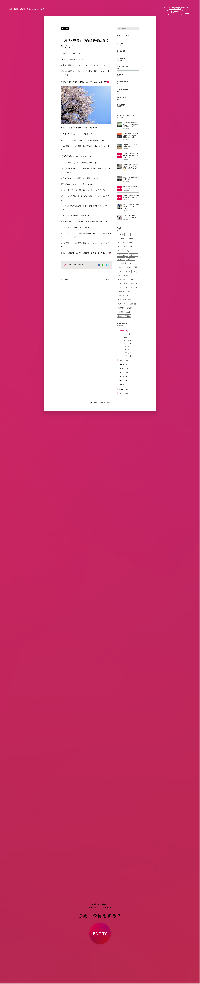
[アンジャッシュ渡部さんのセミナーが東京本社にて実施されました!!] (119, 124)
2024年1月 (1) (126, 356)
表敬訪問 (128, 312)
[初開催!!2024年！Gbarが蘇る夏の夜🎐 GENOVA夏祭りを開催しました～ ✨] (119, 166)
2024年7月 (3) (126, 343)
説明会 (120, 316)
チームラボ (122, 263)
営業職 (126, 283)
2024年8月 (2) (126, 340)
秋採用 (120, 312)
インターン (133, 255)
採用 (119, 287)
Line (103, 265)
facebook (99, 265)
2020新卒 (130, 239)
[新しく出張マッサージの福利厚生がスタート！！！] (119, 206)
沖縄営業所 (122, 300)
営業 (119, 283)
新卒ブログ (133, 287)
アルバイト (130, 251)
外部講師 (134, 283)
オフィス (121, 259)
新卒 (125, 287)
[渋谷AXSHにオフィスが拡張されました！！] (119, 146)
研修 (129, 300)
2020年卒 (121, 239)
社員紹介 (121, 308)
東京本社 (121, 295)
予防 (134, 271)
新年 (128, 291)
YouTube (121, 251)
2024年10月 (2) (127, 334)
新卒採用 (121, 291)
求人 (128, 295)
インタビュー (122, 255)
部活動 (127, 316)
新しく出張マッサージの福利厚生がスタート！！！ (131, 206)
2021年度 (121, 243)
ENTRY (175, 12)
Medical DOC (122, 247)
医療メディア (122, 279)
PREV (65, 279)
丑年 (119, 271)
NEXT (107, 279)
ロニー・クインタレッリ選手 (127, 267)
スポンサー (130, 259)
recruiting (123, 82)
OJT (131, 247)
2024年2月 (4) (126, 353)
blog (66, 28)
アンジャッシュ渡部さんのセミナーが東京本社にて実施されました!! (131, 124)
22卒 (127, 234)
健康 (119, 275)
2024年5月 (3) (126, 346)
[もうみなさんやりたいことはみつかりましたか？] (119, 217)
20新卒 (120, 234)
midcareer (122, 67)
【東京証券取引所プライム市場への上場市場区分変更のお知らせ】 (131, 135)
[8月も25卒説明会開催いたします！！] (119, 188)
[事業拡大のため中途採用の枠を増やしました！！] (119, 197)
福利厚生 (130, 308)
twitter (107, 265)
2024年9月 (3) (126, 337)
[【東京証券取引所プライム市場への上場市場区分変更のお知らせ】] (119, 135)
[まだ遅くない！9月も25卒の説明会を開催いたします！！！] (119, 155)
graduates (123, 90)
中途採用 (127, 271)
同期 (131, 279)
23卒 (133, 234)
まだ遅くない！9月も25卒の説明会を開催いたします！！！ (131, 155)
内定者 (126, 275)
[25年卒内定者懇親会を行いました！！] (119, 178)
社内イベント (122, 304)
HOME (90, 402)
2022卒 (129, 243)
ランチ (130, 263)
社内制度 (133, 304)
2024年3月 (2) (126, 350)
